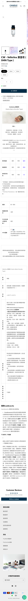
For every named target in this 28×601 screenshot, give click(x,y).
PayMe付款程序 (7, 538)
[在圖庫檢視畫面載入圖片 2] (14, 51)
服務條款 (5, 529)
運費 (6, 65)
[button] (3, 6)
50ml (17, 71)
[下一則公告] (25, 1)
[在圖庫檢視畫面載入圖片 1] (5, 51)
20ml (11, 71)
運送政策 (5, 518)
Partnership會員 (7, 542)
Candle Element (16, 598)
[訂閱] (23, 580)
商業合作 (5, 549)
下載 (13, 229)
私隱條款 (5, 522)
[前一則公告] (3, 1)
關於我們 (5, 511)
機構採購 (5, 545)
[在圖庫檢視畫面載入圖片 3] (22, 51)
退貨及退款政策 (7, 525)
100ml (4, 74)
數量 (2, 78)
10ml (4, 71)
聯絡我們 (5, 514)
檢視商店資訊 (6, 100)
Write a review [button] (14, 499)
